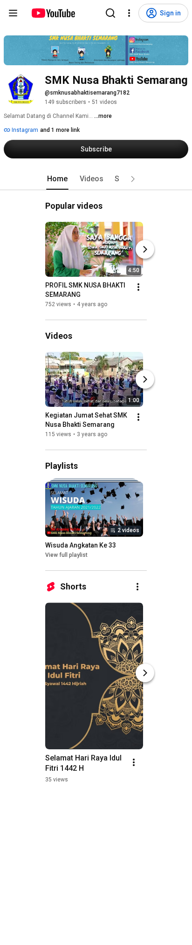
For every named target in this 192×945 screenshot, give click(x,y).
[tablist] (96, 179)
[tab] (57, 179)
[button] (133, 179)
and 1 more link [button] (60, 130)
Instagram (24, 130)
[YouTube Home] (53, 13)
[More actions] (138, 287)
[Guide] (13, 13)
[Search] (110, 13)
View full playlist (66, 555)
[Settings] (129, 13)
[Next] (145, 249)
